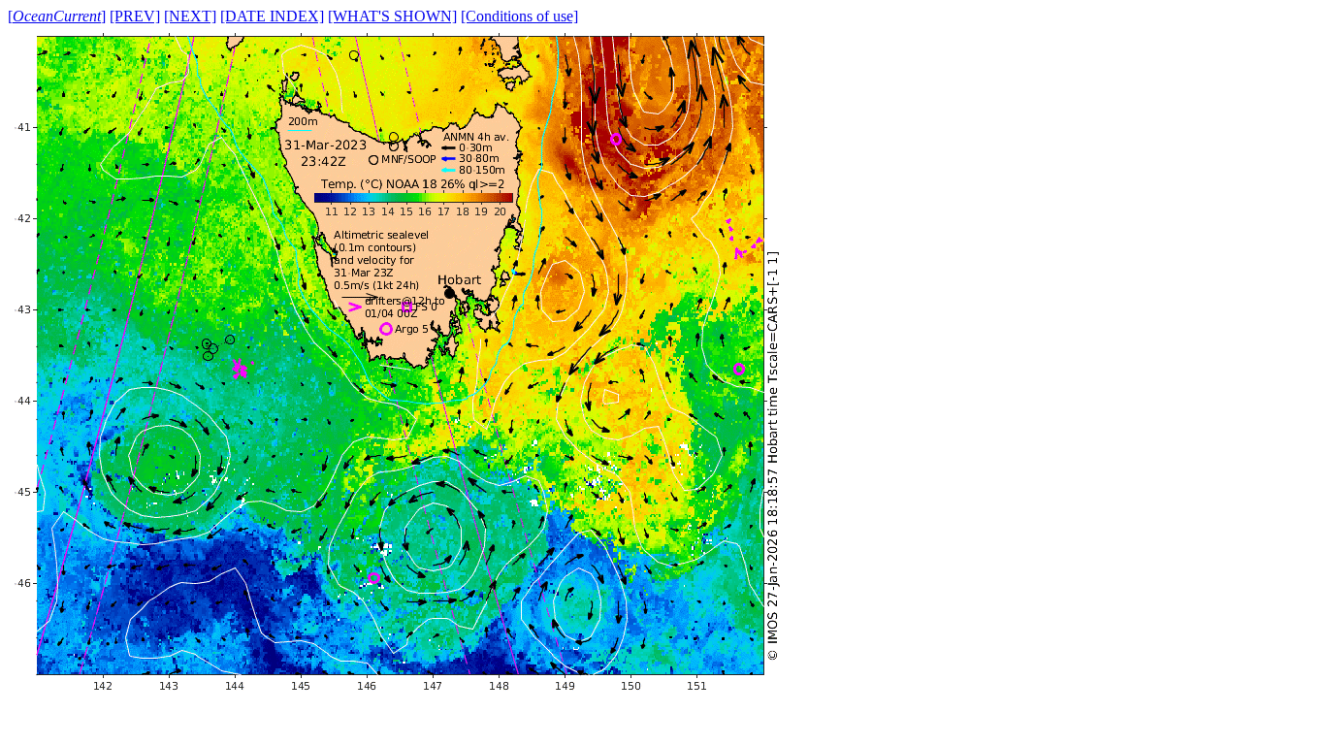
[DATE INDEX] (272, 16)
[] (57, 16)
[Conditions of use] (519, 16)
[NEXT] (190, 16)
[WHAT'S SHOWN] (392, 16)
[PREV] (135, 16)
